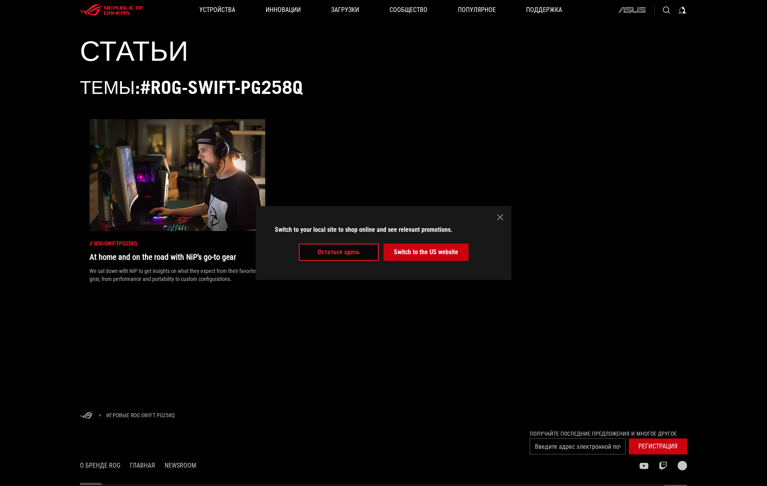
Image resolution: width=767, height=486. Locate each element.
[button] (658, 446)
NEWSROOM (180, 465)
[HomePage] (86, 416)
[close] (500, 217)
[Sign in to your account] (682, 10)
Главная (142, 465)
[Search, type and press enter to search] (666, 10)
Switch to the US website (426, 252)
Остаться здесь (339, 252)
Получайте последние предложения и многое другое (603, 433)
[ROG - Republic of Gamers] (112, 10)
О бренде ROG (100, 465)
